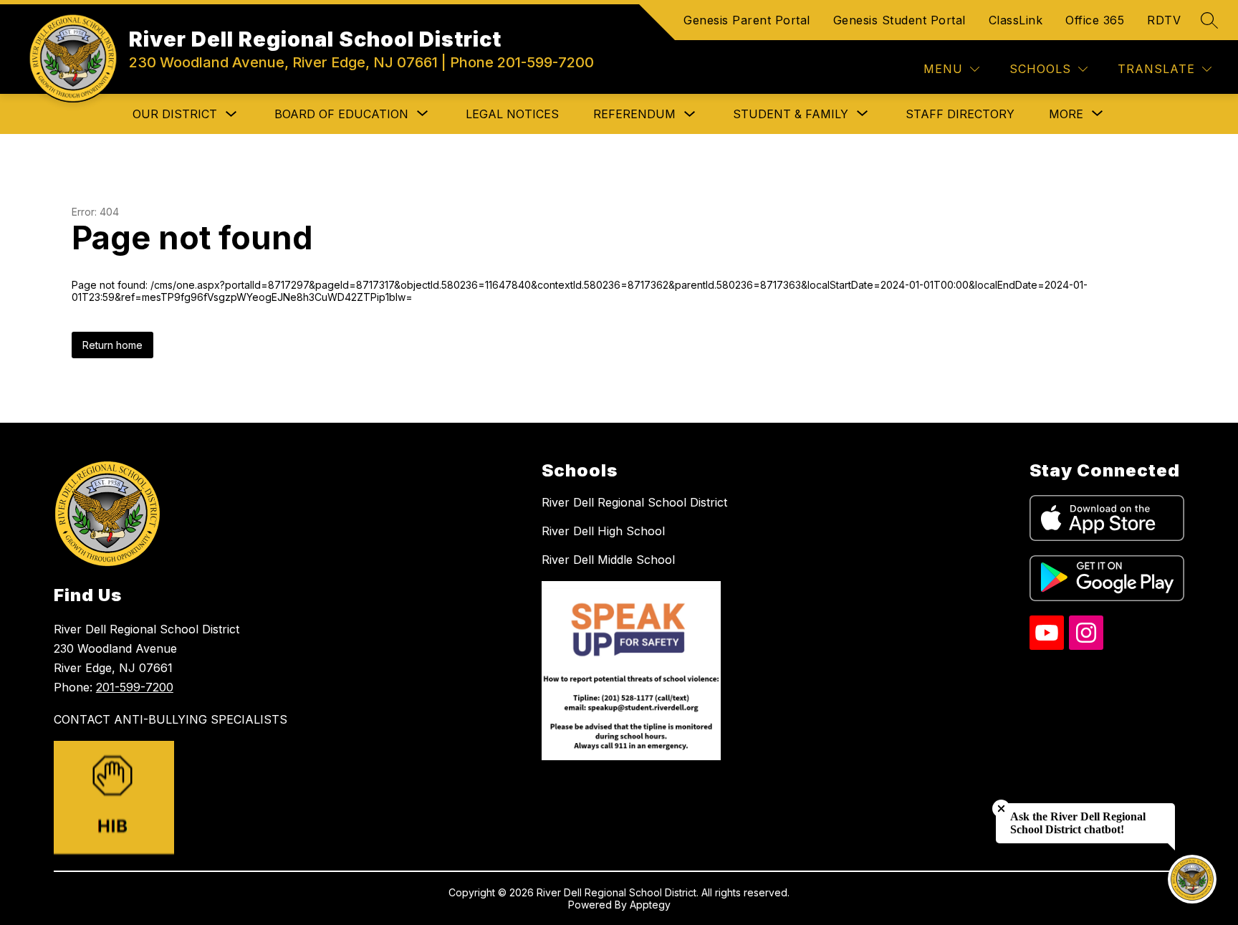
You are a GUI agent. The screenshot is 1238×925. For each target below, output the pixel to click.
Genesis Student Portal (899, 20)
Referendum (634, 114)
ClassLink (1016, 20)
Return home (112, 345)
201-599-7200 (134, 687)
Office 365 (1094, 20)
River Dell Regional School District (634, 502)
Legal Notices (512, 114)
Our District (175, 114)
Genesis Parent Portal (746, 20)
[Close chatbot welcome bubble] (1001, 809)
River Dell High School (603, 531)
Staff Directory (960, 114)
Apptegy (650, 904)
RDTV (1164, 20)
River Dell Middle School (608, 559)
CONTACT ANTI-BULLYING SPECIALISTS (170, 719)
